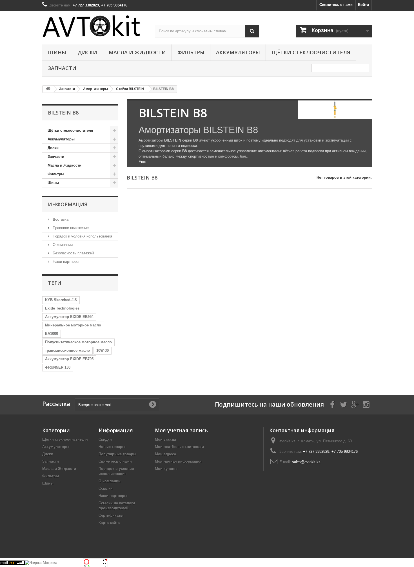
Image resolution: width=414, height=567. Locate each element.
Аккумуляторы (238, 52)
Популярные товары (117, 454)
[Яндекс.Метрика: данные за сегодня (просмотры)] (41, 562)
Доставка (60, 219)
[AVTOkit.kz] (94, 26)
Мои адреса (165, 454)
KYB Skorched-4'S (61, 300)
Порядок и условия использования (82, 236)
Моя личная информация (178, 461)
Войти (363, 5)
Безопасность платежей (73, 253)
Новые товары (112, 447)
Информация (68, 204)
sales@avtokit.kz (306, 462)
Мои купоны (166, 469)
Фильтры (190, 52)
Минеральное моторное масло (73, 325)
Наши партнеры (65, 261)
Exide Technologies (62, 308)
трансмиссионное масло (67, 350)
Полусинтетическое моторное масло (78, 342)
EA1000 (51, 333)
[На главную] (48, 89)
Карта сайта (109, 523)
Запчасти (62, 68)
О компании (62, 245)
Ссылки (106, 488)
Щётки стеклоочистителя (310, 52)
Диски (87, 52)
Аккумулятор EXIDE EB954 (69, 317)
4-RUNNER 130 (57, 367)
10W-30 (102, 350)
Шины (57, 52)
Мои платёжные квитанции (179, 447)
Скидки (105, 439)
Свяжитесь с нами (336, 5)
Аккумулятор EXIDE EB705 (69, 359)
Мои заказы (165, 439)
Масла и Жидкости (137, 52)
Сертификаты (111, 515)
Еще (142, 162)
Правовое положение (70, 228)
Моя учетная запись (181, 430)
